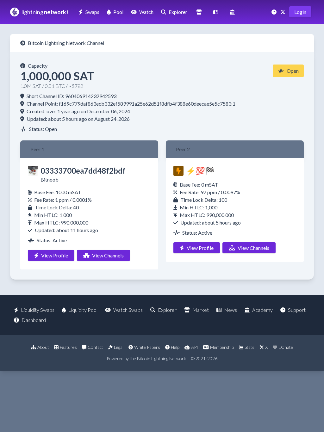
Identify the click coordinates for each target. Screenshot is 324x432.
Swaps (92, 12)
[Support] (274, 12)
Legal (118, 347)
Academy (262, 310)
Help (175, 347)
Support (297, 310)
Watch (146, 12)
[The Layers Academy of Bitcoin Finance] (232, 11)
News (230, 310)
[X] (283, 12)
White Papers (147, 347)
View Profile (54, 255)
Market (200, 310)
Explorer (178, 12)
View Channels (108, 255)
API (194, 347)
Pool (118, 12)
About (43, 347)
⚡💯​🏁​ (200, 170)
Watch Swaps (128, 310)
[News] (215, 11)
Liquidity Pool (82, 310)
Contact (95, 347)
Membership (222, 347)
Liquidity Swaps (37, 310)
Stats (249, 347)
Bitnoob (49, 179)
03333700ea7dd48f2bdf (83, 170)
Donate (285, 347)
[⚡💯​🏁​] (178, 171)
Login (300, 12)
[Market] (199, 11)
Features (68, 347)
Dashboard (34, 320)
